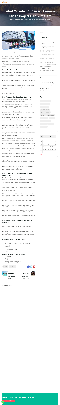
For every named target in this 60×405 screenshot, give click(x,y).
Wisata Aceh (42, 90)
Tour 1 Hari (42, 85)
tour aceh (5, 266)
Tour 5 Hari (42, 88)
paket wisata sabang (45, 104)
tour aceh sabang (50, 115)
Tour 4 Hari (48, 87)
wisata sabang (44, 126)
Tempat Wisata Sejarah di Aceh (46, 62)
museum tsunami (26, 87)
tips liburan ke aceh (45, 109)
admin (18, 52)
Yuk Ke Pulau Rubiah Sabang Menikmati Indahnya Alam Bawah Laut (47, 70)
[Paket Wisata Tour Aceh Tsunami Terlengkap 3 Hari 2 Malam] (28, 267)
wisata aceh (50, 123)
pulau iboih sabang (44, 106)
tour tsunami (12, 266)
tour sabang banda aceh (45, 120)
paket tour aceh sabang (45, 101)
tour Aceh (4, 236)
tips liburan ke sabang (45, 112)
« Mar (41, 154)
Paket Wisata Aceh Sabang (18, 19)
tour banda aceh (44, 118)
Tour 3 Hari (42, 87)
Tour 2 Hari (48, 85)
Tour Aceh (48, 88)
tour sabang (52, 118)
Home (11, 19)
